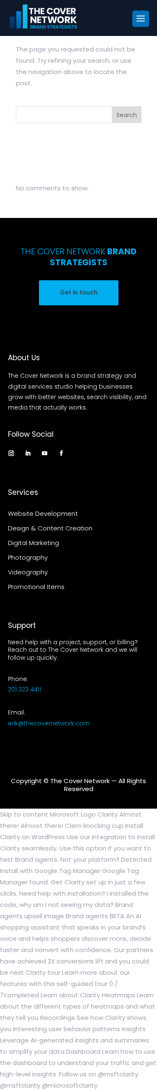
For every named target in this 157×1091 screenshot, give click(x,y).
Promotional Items (36, 586)
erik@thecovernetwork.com (49, 723)
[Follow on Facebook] (61, 453)
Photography (28, 557)
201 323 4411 (24, 689)
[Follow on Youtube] (44, 453)
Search (126, 115)
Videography (28, 572)
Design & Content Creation (50, 528)
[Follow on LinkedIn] (28, 453)
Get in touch (79, 292)
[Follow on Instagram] (11, 453)
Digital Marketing (33, 542)
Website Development (43, 513)
